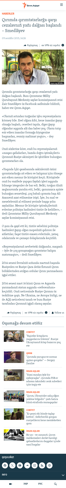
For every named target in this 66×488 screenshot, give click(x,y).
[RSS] (42, 465)
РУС (40, 484)
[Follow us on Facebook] (5, 465)
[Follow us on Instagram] (35, 465)
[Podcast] (49, 465)
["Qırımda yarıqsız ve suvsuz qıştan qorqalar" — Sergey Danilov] (14, 357)
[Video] (10, 484)
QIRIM (29, 353)
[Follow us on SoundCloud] (27, 465)
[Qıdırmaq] (55, 484)
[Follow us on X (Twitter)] (12, 465)
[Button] (31, 45)
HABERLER (8, 13)
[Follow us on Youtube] (20, 465)
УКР (26, 484)
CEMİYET (30, 332)
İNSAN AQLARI (33, 371)
